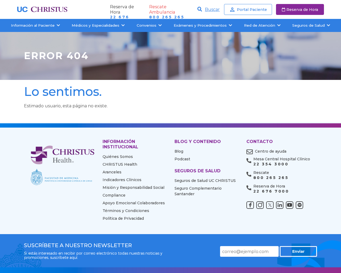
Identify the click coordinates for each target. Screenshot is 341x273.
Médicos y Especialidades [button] (95, 25)
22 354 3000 (271, 164)
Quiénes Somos (118, 156)
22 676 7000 (271, 191)
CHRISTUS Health (120, 164)
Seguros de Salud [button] (308, 25)
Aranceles (112, 172)
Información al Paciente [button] (33, 25)
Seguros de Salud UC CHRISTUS (205, 180)
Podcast (182, 159)
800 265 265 (166, 17)
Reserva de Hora (302, 9)
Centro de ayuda (270, 151)
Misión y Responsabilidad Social (133, 187)
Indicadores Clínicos (122, 179)
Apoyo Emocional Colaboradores (134, 203)
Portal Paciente (252, 9)
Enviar (298, 251)
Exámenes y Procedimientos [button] (200, 25)
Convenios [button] (146, 25)
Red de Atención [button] (259, 25)
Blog (178, 151)
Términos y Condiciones (126, 210)
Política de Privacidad (123, 218)
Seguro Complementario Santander (198, 191)
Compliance (114, 195)
